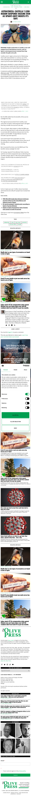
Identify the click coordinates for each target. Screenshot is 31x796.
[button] (28, 670)
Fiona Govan (17, 21)
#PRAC (24, 104)
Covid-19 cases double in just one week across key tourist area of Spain (15, 279)
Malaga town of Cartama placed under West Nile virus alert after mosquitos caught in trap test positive (14, 701)
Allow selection (15, 421)
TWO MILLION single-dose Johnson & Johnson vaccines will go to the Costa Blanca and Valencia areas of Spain (16, 200)
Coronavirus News (19, 212)
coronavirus (7, 222)
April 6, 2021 (24, 183)
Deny (15, 428)
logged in (10, 332)
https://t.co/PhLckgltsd (8, 179)
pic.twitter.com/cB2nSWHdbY (9, 181)
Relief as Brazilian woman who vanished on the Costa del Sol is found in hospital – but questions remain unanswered (15, 707)
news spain (18, 222)
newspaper (24, 222)
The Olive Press (13, 224)
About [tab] (25, 369)
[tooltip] (6, 325)
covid (12, 222)
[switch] (27, 398)
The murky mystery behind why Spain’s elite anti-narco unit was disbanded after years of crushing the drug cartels (14, 717)
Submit (16, 775)
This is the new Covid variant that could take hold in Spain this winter (14, 508)
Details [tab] (15, 369)
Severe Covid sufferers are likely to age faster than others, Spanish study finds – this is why (14, 536)
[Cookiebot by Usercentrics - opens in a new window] (23, 366)
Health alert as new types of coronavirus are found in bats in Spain (15, 253)
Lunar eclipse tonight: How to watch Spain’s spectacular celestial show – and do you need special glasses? (14, 696)
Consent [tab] (5, 369)
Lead (12, 7)
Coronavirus (6, 7)
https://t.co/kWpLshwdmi (22, 174)
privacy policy (22, 771)
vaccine (19, 224)
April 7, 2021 (24, 111)
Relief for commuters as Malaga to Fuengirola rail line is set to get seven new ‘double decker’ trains (15, 712)
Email (3, 760)
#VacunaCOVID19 (19, 177)
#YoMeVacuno (18, 179)
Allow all (15, 415)
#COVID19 (16, 107)
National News (18, 7)
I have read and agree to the (14, 771)
